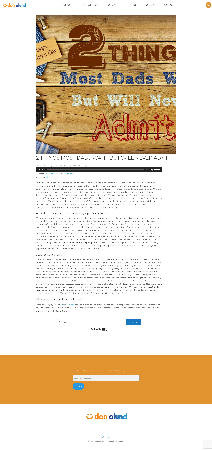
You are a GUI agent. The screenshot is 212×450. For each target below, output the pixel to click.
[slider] (157, 169)
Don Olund (57, 166)
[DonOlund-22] (14, 5)
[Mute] (152, 170)
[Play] (39, 170)
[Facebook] (103, 437)
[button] (119, 5)
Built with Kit (99, 329)
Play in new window (53, 174)
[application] (99, 169)
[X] (108, 437)
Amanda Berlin (67, 305)
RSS (48, 177)
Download (68, 174)
